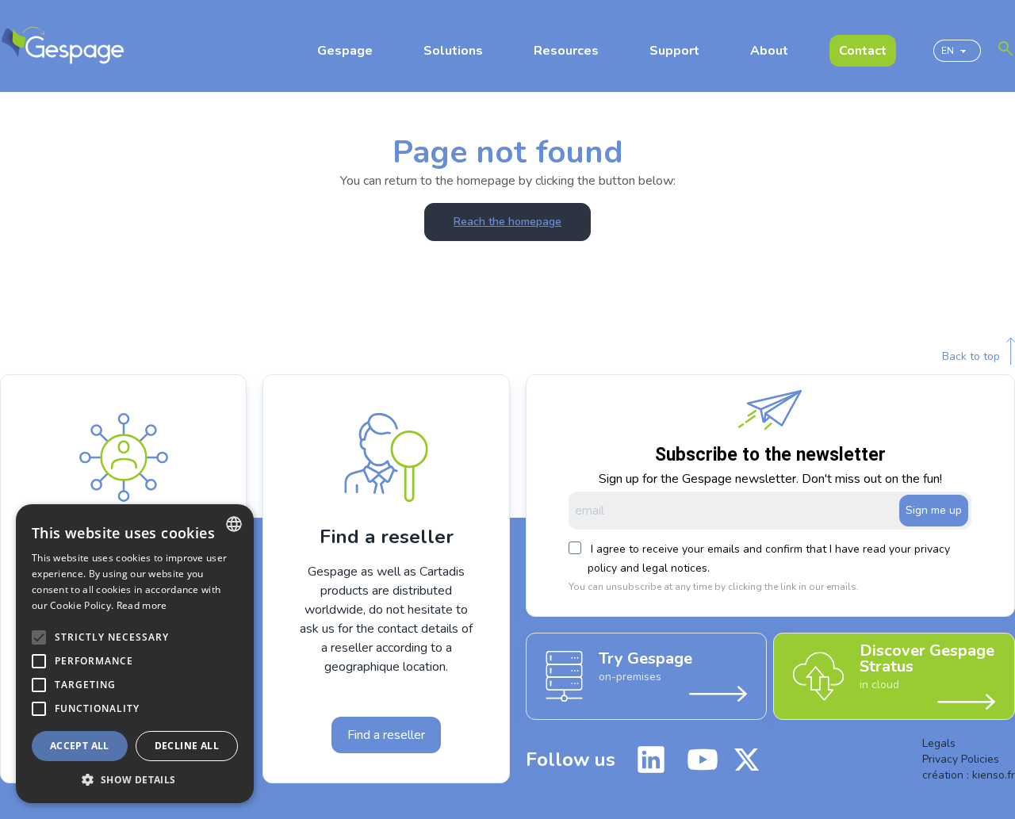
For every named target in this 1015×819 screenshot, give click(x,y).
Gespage (345, 50)
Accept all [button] (79, 745)
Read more (142, 605)
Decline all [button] (187, 745)
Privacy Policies (960, 759)
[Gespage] (62, 46)
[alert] (135, 653)
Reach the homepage (507, 221)
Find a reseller (386, 735)
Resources (566, 50)
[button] (135, 779)
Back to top (971, 356)
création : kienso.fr (968, 775)
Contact (863, 50)
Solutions (453, 50)
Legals (939, 743)
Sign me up (934, 510)
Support (674, 50)
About (769, 50)
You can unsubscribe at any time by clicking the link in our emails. (714, 586)
